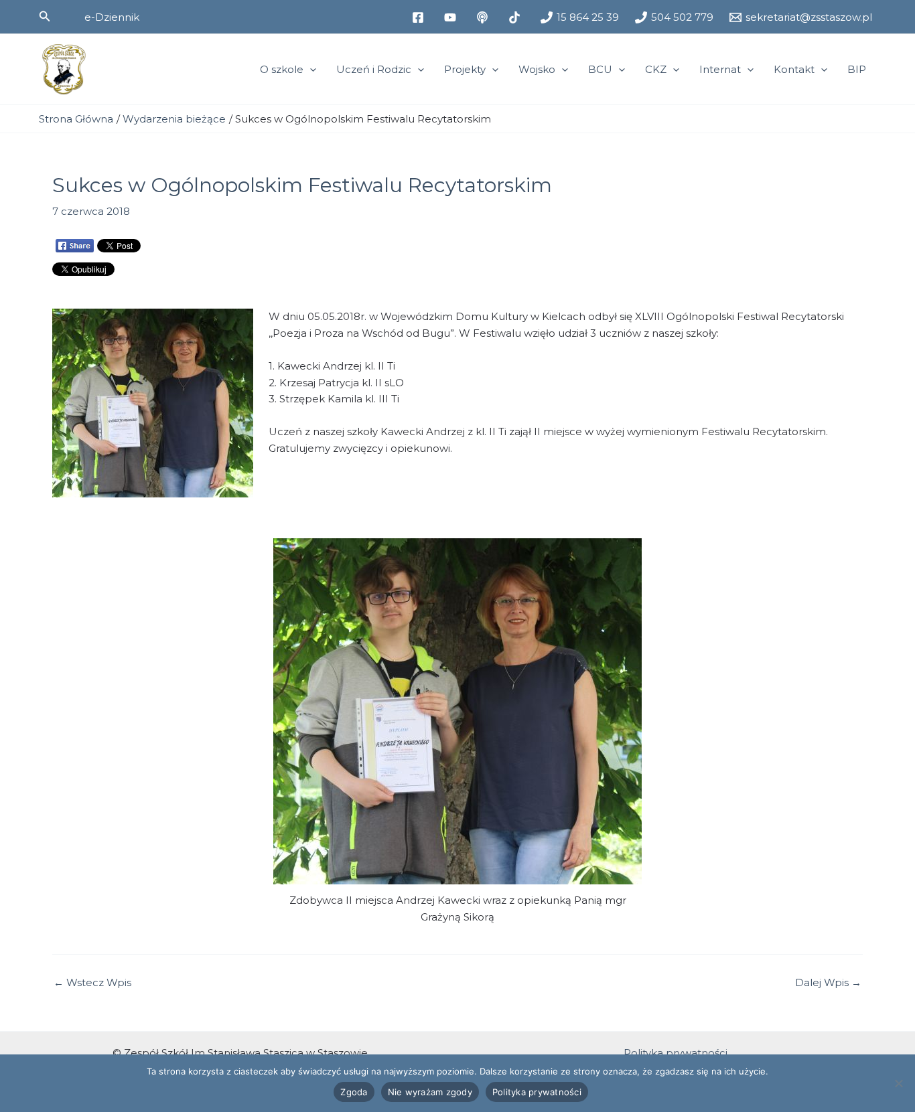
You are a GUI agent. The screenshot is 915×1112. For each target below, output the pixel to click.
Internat (720, 69)
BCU (600, 69)
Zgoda (353, 1092)
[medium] (484, 17)
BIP (856, 69)
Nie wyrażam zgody (430, 1092)
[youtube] (452, 17)
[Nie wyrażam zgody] (898, 1083)
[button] (45, 16)
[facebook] (420, 17)
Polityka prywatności (675, 1052)
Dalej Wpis (828, 982)
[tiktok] (516, 17)
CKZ (655, 69)
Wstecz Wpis (92, 982)
